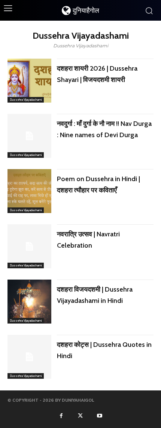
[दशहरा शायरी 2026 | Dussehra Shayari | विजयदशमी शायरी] (29, 81)
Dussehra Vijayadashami (26, 99)
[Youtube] (99, 415)
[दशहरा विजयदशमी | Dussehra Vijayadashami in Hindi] (29, 302)
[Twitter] (80, 415)
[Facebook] (61, 415)
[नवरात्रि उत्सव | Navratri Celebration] (29, 246)
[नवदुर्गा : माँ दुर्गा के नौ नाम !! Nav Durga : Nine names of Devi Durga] (29, 136)
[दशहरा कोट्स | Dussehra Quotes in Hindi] (29, 357)
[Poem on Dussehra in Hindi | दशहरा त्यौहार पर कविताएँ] (29, 191)
